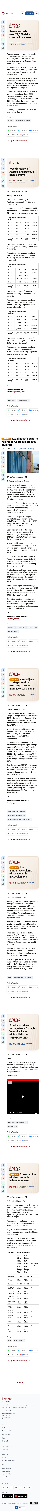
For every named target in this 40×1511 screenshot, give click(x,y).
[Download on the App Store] (7, 1496)
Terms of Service (6, 1468)
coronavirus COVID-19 (23, 120)
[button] (3, 22)
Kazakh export (32, 627)
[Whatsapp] (3, 1487)
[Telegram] (20, 1487)
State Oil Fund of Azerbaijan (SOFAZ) (19, 819)
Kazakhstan (20, 627)
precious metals (24, 400)
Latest (3, 1427)
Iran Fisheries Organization (22, 977)
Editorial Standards (7, 1447)
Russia (10, 120)
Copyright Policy (6, 1474)
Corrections (5, 1450)
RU (23, 1507)
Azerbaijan (11, 400)
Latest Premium (6, 1430)
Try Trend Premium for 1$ (19, 141)
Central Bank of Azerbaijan (16, 811)
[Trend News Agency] (7, 1399)
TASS (19, 63)
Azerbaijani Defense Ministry (17, 1122)
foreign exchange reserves (16, 815)
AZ (20, 1507)
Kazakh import (12, 631)
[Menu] (36, 13)
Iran (9, 977)
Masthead (5, 1441)
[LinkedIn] (24, 1487)
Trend (34, 61)
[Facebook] (7, 1487)
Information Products (8, 1460)
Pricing (4, 1457)
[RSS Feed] (29, 1487)
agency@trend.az (6, 1418)
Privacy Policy (6, 1471)
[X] (12, 1487)
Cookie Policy (6, 1477)
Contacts (4, 1444)
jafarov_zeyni (19, 392)
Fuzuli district (12, 1126)
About (3, 1438)
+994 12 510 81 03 (7, 1415)
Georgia (10, 627)
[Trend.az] (7, 13)
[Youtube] (16, 1487)
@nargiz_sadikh (13, 619)
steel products (18, 1340)
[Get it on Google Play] (20, 1496)
